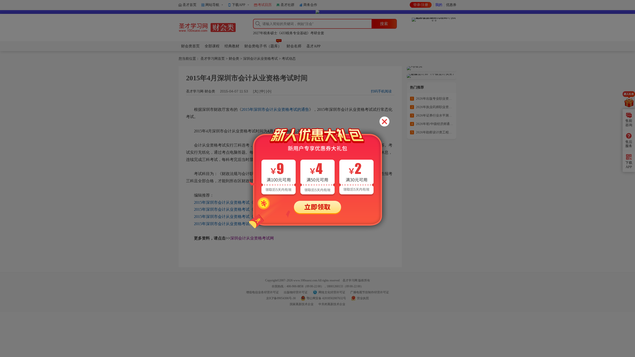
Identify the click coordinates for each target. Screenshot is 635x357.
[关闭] (384, 121)
